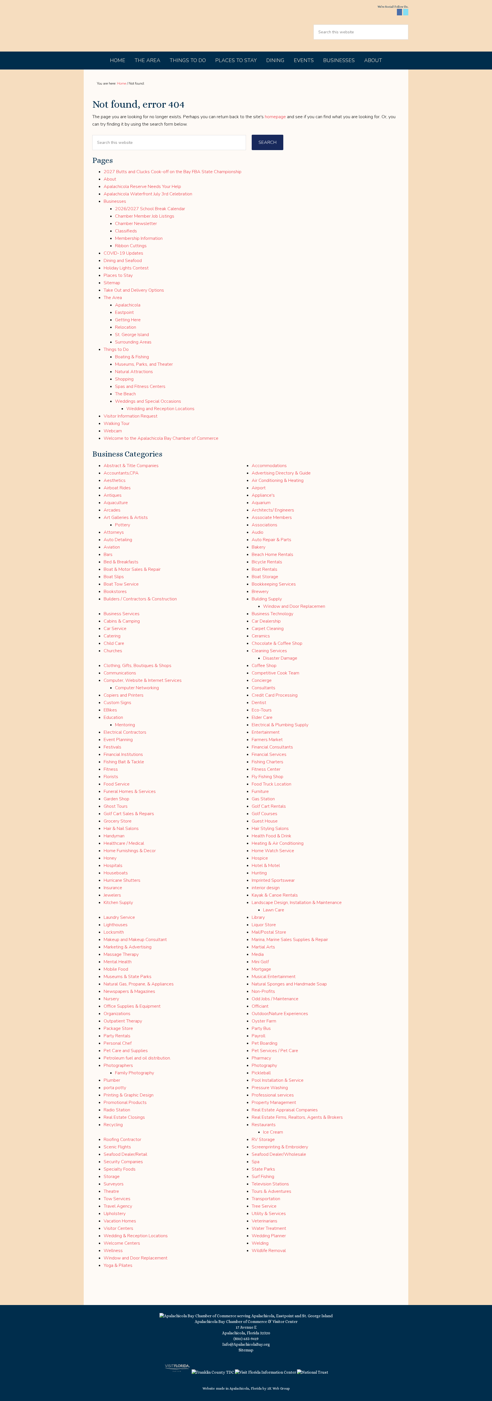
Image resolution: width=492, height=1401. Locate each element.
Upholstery (115, 1213)
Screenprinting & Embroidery (280, 1147)
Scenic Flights (117, 1147)
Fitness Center (266, 769)
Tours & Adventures (271, 1191)
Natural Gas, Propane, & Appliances (139, 984)
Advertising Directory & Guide (281, 473)
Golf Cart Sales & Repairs (129, 814)
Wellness (113, 1250)
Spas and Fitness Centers (140, 386)
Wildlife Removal (269, 1250)
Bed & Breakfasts (121, 562)
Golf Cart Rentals (269, 806)
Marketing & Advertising (127, 947)
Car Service (115, 628)
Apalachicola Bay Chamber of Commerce (133, 26)
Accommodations (269, 466)
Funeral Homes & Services (130, 791)
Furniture (260, 791)
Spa (255, 1162)
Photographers (118, 1065)
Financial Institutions (123, 754)
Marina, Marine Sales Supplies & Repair (290, 939)
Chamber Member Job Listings (144, 216)
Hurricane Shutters (122, 880)
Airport (259, 488)
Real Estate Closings (124, 1117)
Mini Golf (260, 962)
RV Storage (263, 1139)
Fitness (111, 769)
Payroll (258, 1036)
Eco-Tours (262, 710)
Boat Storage (265, 577)
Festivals (112, 747)
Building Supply (267, 599)
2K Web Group (278, 1388)
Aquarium (261, 503)
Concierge (262, 680)
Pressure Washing (270, 1088)
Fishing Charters (267, 762)
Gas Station (263, 799)
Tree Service (264, 1206)
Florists (111, 777)
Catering (112, 636)
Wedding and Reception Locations (160, 409)
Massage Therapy (121, 954)
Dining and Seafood (123, 260)
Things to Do (116, 349)
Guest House (265, 821)
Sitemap (112, 283)
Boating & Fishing (132, 357)
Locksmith (114, 932)
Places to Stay (118, 275)
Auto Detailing (118, 540)
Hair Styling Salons (270, 828)
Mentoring (125, 725)
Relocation (125, 327)
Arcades (112, 510)
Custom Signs (117, 703)
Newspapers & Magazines (129, 991)
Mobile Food (116, 969)
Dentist (259, 703)
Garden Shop (116, 799)
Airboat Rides (117, 488)
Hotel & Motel (266, 865)
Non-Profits (263, 991)
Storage (112, 1176)
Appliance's (263, 495)
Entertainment (266, 732)
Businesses (115, 201)
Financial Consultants (272, 747)
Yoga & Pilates (118, 1265)
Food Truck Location (271, 784)
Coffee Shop (264, 665)
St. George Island (132, 335)
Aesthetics (115, 480)
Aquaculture (116, 503)
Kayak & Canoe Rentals (275, 895)
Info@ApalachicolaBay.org (246, 1344)
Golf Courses (264, 814)
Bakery (258, 547)
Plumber (112, 1080)
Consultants (263, 688)
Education (113, 717)
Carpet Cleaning (268, 628)
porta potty (115, 1088)
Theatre (111, 1191)
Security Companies (123, 1162)
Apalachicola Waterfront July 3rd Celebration (148, 194)
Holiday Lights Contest (126, 268)
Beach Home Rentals (272, 554)
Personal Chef (118, 1043)
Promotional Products (125, 1102)
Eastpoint (124, 312)
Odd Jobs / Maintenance (275, 999)
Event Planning (118, 740)
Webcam (113, 431)
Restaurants (264, 1125)
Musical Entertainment (274, 976)
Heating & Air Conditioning (278, 843)
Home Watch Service (273, 851)
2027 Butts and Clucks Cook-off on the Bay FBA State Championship (172, 172)
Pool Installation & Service (278, 1080)
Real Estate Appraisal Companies (285, 1110)
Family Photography (134, 1073)
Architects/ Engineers (273, 510)
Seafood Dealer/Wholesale (279, 1154)
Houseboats (116, 873)
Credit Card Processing (275, 695)
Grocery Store (118, 821)
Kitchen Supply (118, 902)
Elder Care (262, 717)
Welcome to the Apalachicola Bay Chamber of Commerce (161, 438)
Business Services (122, 614)
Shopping (124, 379)
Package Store (118, 1028)
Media (258, 954)
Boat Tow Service (121, 584)
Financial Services (269, 754)
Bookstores (115, 591)
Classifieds (126, 231)
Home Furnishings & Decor (130, 851)
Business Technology (272, 614)
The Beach (125, 394)
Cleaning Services (269, 651)
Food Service (117, 784)
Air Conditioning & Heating (278, 480)
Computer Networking (137, 688)
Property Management (274, 1102)
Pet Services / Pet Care (275, 1051)
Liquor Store (264, 925)
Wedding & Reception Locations (136, 1236)
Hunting (259, 873)
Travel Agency (118, 1206)
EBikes (110, 710)
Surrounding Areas (133, 342)
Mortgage (261, 969)
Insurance (113, 888)
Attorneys (114, 532)
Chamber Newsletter (136, 223)
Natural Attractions (134, 372)
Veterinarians (264, 1221)
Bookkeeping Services (274, 584)
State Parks (263, 1169)
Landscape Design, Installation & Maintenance (297, 902)
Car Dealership (266, 621)
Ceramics (261, 636)
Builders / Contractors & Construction (140, 599)
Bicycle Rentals (267, 562)
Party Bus (261, 1028)
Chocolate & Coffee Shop (277, 643)
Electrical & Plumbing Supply (280, 725)
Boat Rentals (264, 569)
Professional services (273, 1095)
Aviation (112, 547)
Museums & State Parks (127, 976)
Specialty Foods (120, 1169)
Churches (113, 651)
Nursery (111, 999)
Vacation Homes (120, 1221)
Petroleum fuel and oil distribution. (137, 1058)
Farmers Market (267, 740)
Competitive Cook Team (275, 673)
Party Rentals (117, 1036)
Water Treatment (269, 1228)
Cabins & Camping (122, 621)
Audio (257, 532)
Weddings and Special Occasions (148, 401)
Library (258, 917)
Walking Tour (117, 423)
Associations (264, 525)
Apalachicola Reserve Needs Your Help (142, 186)
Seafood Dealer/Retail (125, 1154)
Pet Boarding (264, 1043)
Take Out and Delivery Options (134, 290)
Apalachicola (127, 305)
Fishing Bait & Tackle (124, 762)
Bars (108, 554)
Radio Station (117, 1110)
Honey (110, 858)
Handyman (114, 836)
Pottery (122, 525)
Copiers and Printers (124, 695)
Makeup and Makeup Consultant (135, 939)
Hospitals (113, 865)
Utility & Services (269, 1213)
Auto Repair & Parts (271, 540)
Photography (264, 1065)
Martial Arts (263, 947)
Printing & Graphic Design (128, 1095)
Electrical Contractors (125, 732)
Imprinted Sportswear (273, 880)
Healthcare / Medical (124, 843)
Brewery (260, 591)
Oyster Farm (264, 1021)
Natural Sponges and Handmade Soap (289, 984)
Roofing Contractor (122, 1139)
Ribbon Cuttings (131, 246)
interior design (266, 888)
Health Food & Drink (271, 836)
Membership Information (139, 238)
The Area (113, 297)
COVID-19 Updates (123, 253)
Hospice (260, 858)
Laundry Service (119, 917)
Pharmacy (261, 1058)
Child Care (114, 643)
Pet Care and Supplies (126, 1051)
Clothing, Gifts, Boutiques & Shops (137, 665)
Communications (120, 673)
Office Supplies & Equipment (132, 1006)
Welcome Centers (122, 1243)
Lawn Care (273, 910)
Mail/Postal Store (269, 932)
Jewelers (112, 895)
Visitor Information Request (130, 416)
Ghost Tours (116, 806)
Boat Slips (114, 577)
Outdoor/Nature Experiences (280, 1014)
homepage (275, 117)
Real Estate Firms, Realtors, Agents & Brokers (297, 1117)
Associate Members (272, 517)
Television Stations (270, 1184)
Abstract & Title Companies (131, 466)
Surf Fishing (263, 1176)
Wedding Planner (269, 1236)
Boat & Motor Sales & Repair (132, 569)
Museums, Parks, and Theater (144, 364)
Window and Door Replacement (135, 1258)
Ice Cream (273, 1132)
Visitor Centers (118, 1228)
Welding (260, 1243)
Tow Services (117, 1199)
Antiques (113, 495)
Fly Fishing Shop (267, 777)
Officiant (260, 1006)
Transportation (266, 1199)
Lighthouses (116, 925)
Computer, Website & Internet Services (143, 680)
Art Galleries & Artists (126, 517)
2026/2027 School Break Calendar (150, 209)
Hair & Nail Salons (121, 828)
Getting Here (128, 320)
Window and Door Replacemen (294, 606)
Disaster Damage (280, 658)
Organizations (117, 1014)
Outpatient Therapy (123, 1021)
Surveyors (114, 1184)
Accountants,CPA (121, 473)
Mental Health (118, 962)
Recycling (113, 1125)
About (110, 179)
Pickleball (261, 1073)
